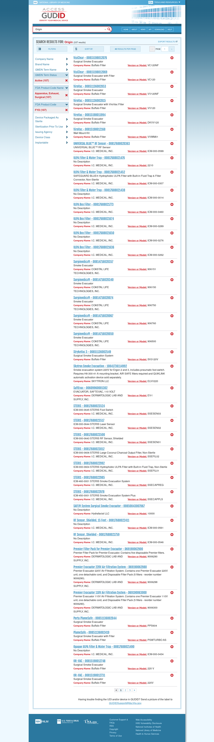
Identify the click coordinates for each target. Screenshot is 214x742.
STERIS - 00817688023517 (88, 420)
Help (170, 29)
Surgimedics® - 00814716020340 (93, 280)
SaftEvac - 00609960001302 (90, 388)
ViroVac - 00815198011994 (89, 115)
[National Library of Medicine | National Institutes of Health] (41, 722)
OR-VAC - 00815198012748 (89, 661)
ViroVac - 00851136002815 (89, 100)
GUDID (53, 14)
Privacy (113, 732)
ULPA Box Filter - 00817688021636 (93, 247)
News (143, 29)
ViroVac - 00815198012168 (89, 129)
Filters (52, 49)
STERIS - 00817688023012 (88, 449)
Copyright (114, 729)
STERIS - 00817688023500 (89, 434)
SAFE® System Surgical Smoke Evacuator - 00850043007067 (109, 506)
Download (159, 29)
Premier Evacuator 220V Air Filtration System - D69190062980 (110, 567)
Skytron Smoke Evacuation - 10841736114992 (100, 366)
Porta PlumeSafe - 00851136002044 (95, 618)
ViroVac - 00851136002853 (89, 86)
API (150, 29)
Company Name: (82, 65)
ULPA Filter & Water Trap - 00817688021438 (99, 190)
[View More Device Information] (172, 57)
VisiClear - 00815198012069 (90, 72)
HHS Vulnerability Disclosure (149, 723)
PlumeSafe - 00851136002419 (91, 632)
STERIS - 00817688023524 (89, 406)
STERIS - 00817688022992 (89, 463)
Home (125, 29)
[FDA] (151, 2)
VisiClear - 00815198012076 (90, 58)
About (134, 29)
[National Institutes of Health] (36, 2)
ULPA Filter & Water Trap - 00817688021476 (99, 158)
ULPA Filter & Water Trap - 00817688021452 (99, 172)
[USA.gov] (94, 722)
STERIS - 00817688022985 (89, 477)
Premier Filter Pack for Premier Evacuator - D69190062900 (108, 549)
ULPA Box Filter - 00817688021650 (93, 233)
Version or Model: (137, 65)
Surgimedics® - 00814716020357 (93, 261)
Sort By (89, 49)
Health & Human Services (147, 733)
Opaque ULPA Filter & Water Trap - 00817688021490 (103, 647)
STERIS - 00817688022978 (88, 492)
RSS (112, 725)
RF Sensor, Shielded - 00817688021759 (96, 534)
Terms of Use (116, 735)
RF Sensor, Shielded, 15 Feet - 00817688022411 (101, 520)
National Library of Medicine (54, 2)
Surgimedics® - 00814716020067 (93, 316)
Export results (166, 41)
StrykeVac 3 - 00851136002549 (92, 352)
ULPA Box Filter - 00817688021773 (93, 204)
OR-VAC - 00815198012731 (89, 675)
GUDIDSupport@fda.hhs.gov (125, 703)
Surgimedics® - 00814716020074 (93, 298)
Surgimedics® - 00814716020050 (93, 334)
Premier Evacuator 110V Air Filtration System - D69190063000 (110, 592)
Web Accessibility (144, 719)
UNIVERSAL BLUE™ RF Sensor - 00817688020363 (101, 143)
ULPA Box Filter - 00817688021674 (93, 219)
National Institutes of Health (148, 726)
